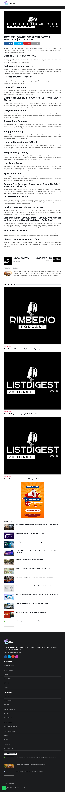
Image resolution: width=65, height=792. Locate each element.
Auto (6, 740)
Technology (8, 748)
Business (7, 683)
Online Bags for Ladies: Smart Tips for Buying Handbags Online (33, 621)
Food (6, 674)
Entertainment (9, 252)
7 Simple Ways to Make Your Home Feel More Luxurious (30, 764)
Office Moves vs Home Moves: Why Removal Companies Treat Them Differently (37, 524)
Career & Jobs (9, 666)
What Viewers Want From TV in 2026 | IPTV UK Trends (30, 533)
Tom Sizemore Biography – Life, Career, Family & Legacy (23, 349)
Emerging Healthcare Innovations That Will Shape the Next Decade (34, 542)
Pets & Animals (9, 731)
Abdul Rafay (18, 252)
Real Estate (8, 700)
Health (6, 687)
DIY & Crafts (8, 670)
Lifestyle (7, 696)
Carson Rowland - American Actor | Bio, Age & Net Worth (23, 479)
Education (7, 718)
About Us (11, 783)
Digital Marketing (10, 727)
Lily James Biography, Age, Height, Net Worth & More (44, 258)
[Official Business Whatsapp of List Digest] (4, 788)
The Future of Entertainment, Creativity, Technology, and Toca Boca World (36, 757)
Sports (6, 735)
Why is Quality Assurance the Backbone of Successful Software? (33, 585)
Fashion (7, 744)
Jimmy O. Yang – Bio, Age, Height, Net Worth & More (22, 414)
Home (6, 713)
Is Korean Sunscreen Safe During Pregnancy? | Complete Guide (33, 568)
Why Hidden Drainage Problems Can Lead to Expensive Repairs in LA (34, 577)
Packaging (7, 678)
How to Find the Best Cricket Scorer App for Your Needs (31, 612)
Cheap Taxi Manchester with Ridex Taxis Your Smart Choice (32, 603)
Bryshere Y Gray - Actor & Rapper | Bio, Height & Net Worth (21, 259)
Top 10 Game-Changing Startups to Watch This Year (29, 771)
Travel (6, 705)
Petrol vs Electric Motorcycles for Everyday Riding (29, 559)
